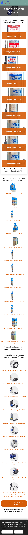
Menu (25, 2)
